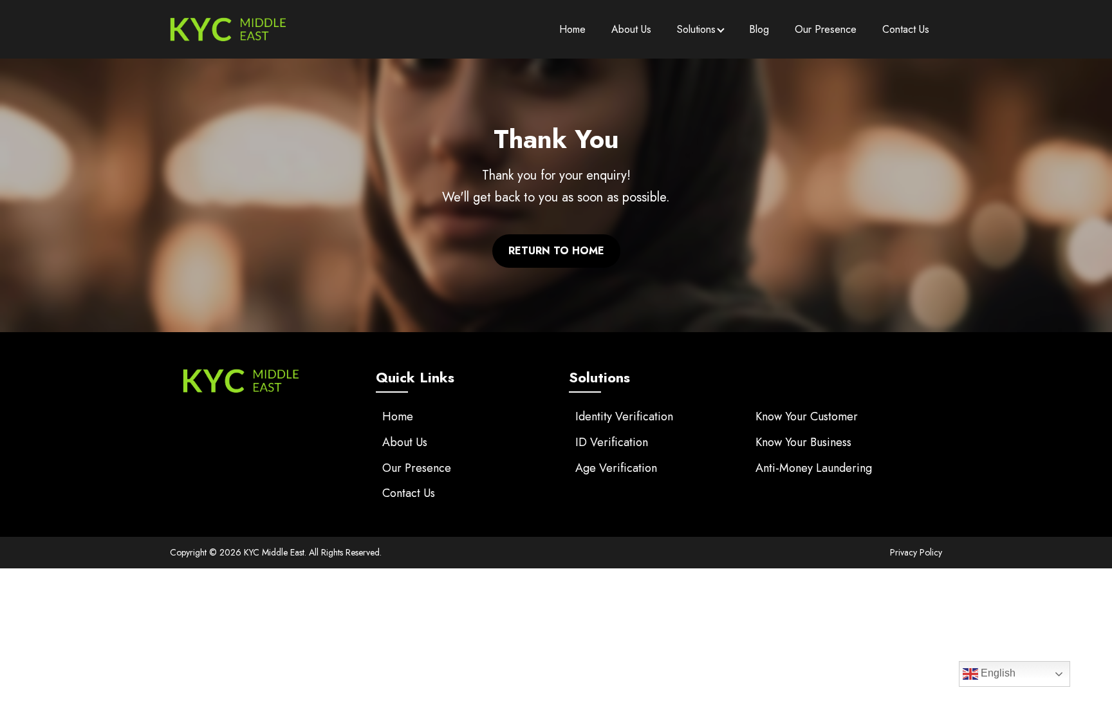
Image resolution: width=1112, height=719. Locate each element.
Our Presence (826, 29)
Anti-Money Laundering (813, 468)
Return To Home (556, 250)
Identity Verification (624, 416)
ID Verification (611, 442)
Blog (759, 29)
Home (572, 29)
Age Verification (616, 468)
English (996, 673)
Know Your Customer (806, 416)
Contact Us (905, 29)
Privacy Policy (916, 552)
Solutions (696, 29)
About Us (631, 29)
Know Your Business (803, 442)
